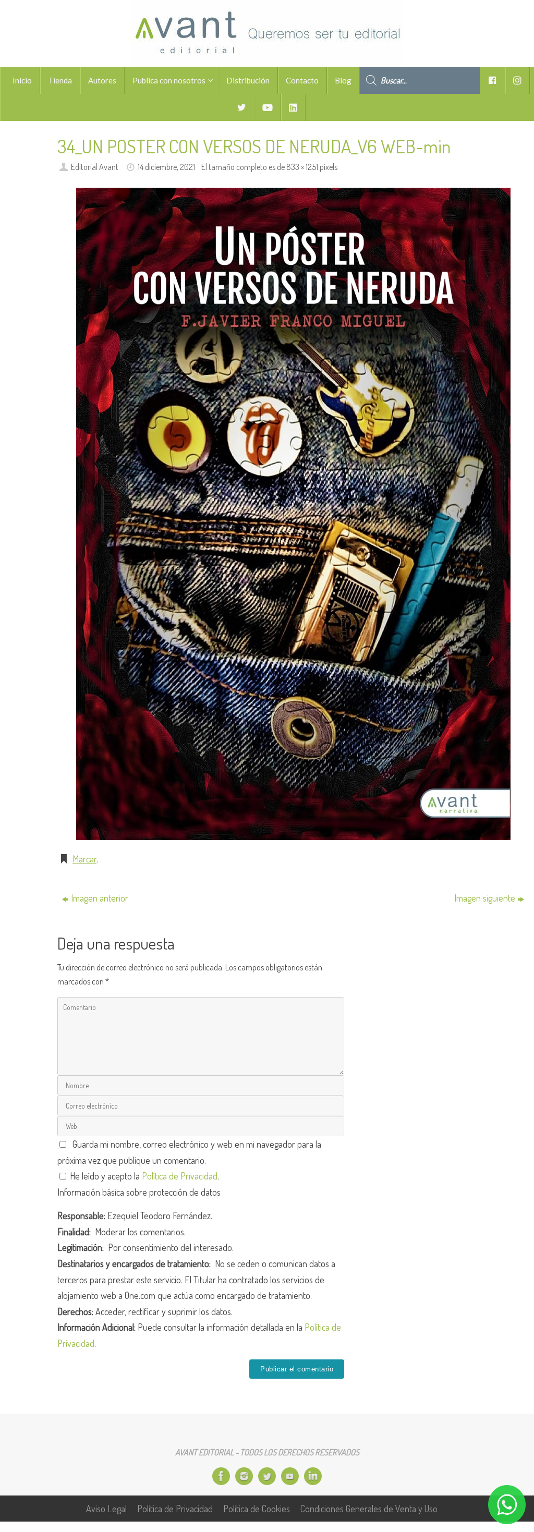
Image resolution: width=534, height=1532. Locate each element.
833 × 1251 (302, 166)
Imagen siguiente (484, 898)
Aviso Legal (106, 1508)
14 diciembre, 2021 (166, 166)
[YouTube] (290, 1476)
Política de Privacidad (179, 1176)
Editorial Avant (94, 166)
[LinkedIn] (313, 1476)
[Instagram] (244, 1476)
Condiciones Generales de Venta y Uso (369, 1508)
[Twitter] (267, 1476)
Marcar (84, 859)
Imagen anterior (99, 898)
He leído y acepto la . (143, 1176)
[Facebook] (221, 1476)
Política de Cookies (256, 1508)
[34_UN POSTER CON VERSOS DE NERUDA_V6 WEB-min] (293, 514)
